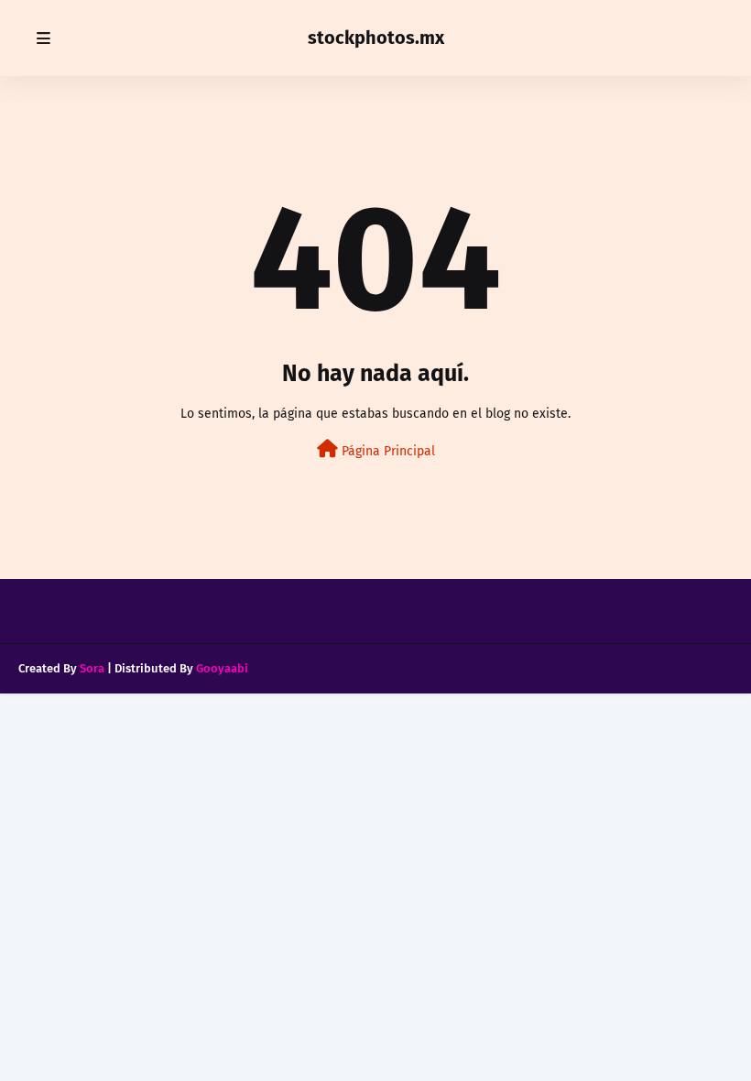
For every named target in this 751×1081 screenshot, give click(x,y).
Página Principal (386, 451)
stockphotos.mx (376, 38)
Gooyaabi (222, 668)
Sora (92, 668)
